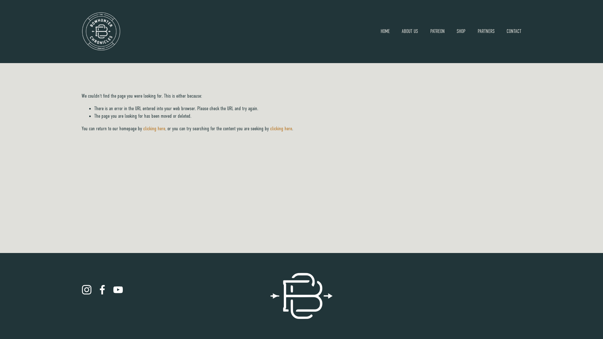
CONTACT (514, 31)
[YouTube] (118, 290)
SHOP (461, 31)
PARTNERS (486, 31)
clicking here (154, 129)
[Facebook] (102, 290)
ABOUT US (410, 31)
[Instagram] (87, 290)
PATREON (437, 31)
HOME (385, 31)
